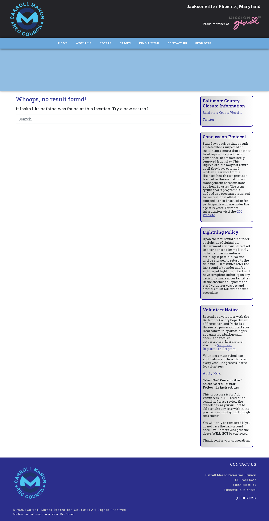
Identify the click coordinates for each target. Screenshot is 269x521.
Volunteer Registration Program (219, 347)
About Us (83, 43)
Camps (125, 43)
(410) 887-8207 (246, 498)
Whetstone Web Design (60, 514)
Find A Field (149, 43)
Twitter (208, 120)
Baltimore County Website (222, 113)
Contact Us (177, 43)
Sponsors (203, 43)
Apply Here (211, 373)
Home (62, 43)
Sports (105, 43)
